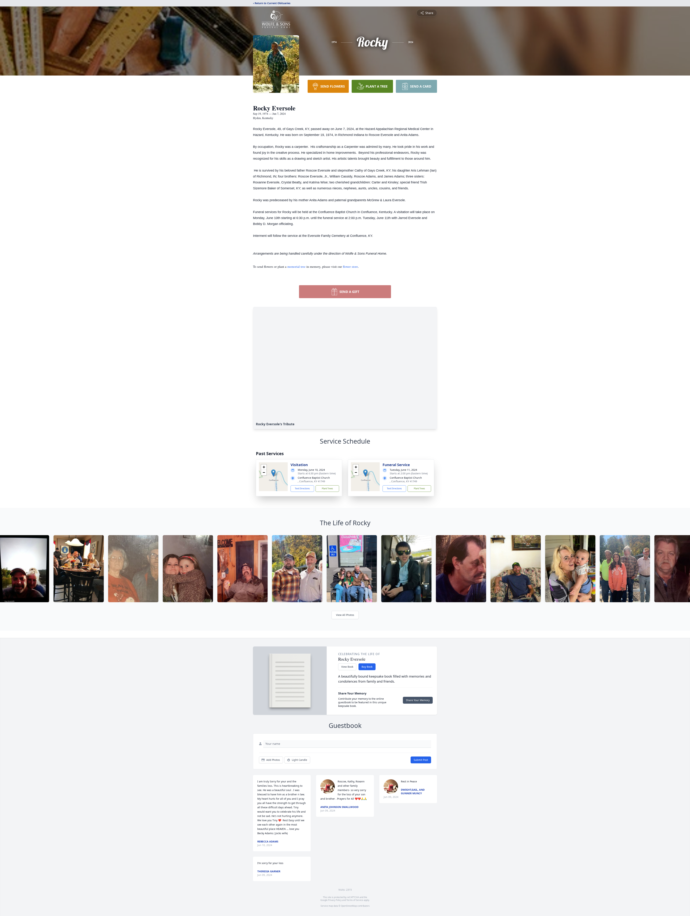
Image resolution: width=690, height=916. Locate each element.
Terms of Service (354, 900)
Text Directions (302, 488)
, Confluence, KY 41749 (311, 481)
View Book (347, 666)
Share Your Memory (418, 700)
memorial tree (296, 266)
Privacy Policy (335, 900)
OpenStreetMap (349, 905)
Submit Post (421, 760)
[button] (273, 473)
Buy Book (367, 666)
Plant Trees (327, 488)
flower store (350, 266)
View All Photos (345, 615)
